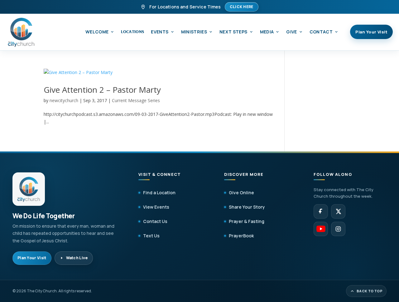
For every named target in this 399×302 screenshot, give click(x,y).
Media (267, 32)
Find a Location (159, 193)
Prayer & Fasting (246, 221)
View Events (156, 207)
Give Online (241, 193)
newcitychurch (64, 100)
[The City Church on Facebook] (321, 211)
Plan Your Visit (371, 32)
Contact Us (155, 221)
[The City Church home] (21, 32)
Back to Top (369, 291)
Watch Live (77, 257)
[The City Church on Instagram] (338, 229)
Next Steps (233, 32)
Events (159, 32)
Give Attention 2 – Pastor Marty (102, 89)
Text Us (151, 236)
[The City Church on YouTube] (321, 229)
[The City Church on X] (338, 211)
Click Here (241, 6)
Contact (321, 32)
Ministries (194, 32)
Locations (132, 31)
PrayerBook (241, 236)
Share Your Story (247, 207)
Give (291, 32)
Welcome (96, 32)
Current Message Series (136, 100)
